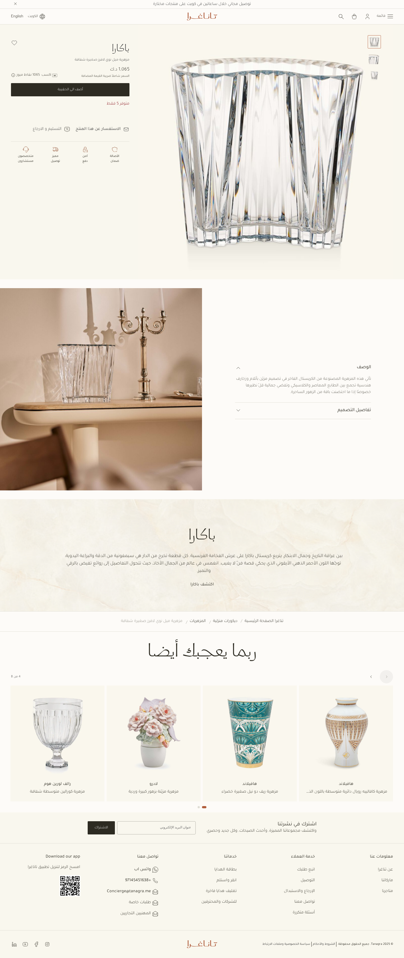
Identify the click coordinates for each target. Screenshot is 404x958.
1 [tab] (204, 807)
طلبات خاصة (140, 902)
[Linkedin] (14, 944)
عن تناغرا (385, 870)
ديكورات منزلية (225, 621)
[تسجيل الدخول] (367, 16)
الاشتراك (101, 828)
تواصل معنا (304, 902)
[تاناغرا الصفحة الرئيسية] (202, 16)
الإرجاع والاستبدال (299, 891)
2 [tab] (199, 807)
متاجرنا (387, 891)
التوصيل (308, 880)
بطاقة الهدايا (225, 870)
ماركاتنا (387, 880)
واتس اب (142, 869)
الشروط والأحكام (324, 944)
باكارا (120, 47)
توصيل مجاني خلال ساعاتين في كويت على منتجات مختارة (202, 4)
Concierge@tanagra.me (129, 891)
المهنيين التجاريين (135, 913)
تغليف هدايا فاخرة (221, 891)
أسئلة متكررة (304, 913)
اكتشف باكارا (202, 585)
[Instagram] (47, 944)
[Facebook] (36, 944)
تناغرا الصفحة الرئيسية (264, 621)
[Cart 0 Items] (354, 16)
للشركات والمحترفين (219, 902)
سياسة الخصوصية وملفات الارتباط (286, 944)
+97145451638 (138, 880)
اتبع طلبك (306, 870)
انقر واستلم (227, 880)
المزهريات (198, 621)
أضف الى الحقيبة (70, 90)
